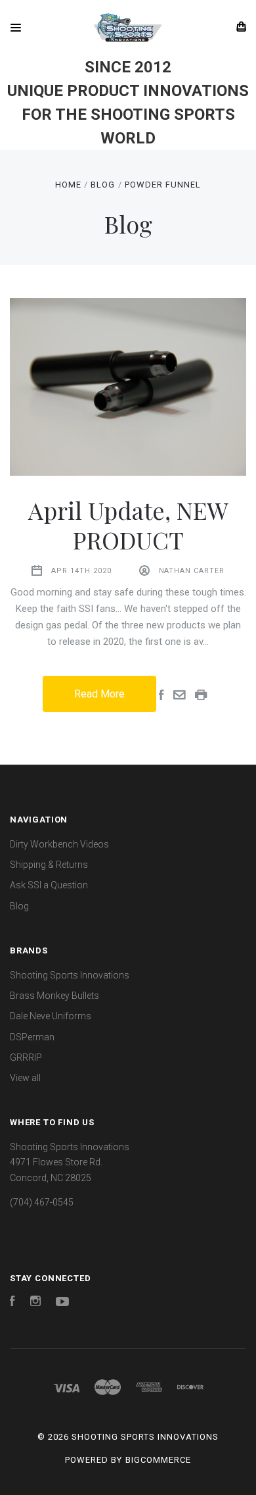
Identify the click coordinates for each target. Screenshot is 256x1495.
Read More (99, 694)
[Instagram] (35, 1303)
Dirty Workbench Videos (59, 844)
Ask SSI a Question (49, 885)
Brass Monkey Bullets (54, 995)
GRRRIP (26, 1057)
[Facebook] (12, 1303)
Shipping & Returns (49, 864)
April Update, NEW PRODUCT (128, 524)
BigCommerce (158, 1460)
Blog (19, 906)
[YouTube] (62, 1303)
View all (25, 1078)
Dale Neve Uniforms (50, 1016)
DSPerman (32, 1037)
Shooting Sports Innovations (69, 975)
